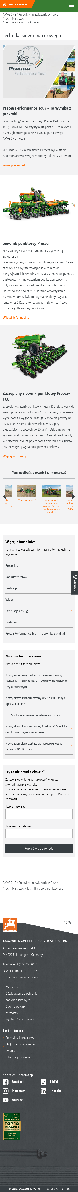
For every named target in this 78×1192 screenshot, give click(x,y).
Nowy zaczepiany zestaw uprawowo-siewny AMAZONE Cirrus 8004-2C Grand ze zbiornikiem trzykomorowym (36, 680)
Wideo (9, 599)
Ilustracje (11, 588)
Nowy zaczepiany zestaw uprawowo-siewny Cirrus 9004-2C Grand (33, 745)
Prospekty (11, 565)
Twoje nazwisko (15, 806)
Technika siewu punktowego (23, 22)
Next (73, 496)
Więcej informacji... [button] (16, 317)
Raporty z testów (16, 576)
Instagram (18, 1090)
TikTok (54, 1081)
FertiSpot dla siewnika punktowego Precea (32, 714)
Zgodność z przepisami (20, 1019)
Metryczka (12, 986)
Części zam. (12, 621)
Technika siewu (14, 18)
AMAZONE (9, 14)
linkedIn (55, 1090)
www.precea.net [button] (14, 164)
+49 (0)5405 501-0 (25, 964)
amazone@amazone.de (28, 977)
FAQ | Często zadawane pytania (20, 1047)
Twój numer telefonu (19, 826)
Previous (4, 496)
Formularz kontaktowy (20, 1037)
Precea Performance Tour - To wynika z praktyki (35, 633)
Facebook (17, 1081)
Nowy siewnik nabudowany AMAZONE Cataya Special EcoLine (35, 700)
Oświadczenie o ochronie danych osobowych (21, 996)
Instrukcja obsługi (17, 610)
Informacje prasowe (18, 1056)
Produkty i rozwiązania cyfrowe (38, 14)
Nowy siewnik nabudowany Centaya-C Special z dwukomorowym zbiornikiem (36, 728)
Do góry (66, 921)
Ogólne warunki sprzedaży (16, 1009)
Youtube (17, 1099)
